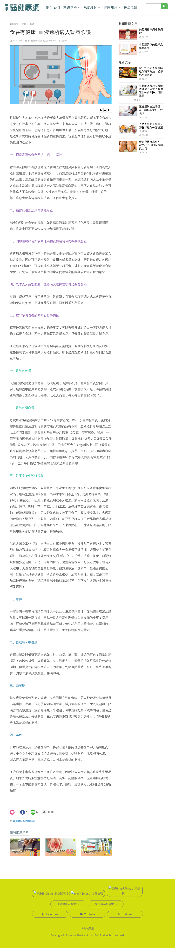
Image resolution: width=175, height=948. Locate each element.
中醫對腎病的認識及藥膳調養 (151, 46)
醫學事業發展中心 (106, 904)
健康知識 (110, 7)
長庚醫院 (60, 893)
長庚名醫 (130, 7)
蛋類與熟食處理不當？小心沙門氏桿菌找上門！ (151, 145)
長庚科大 (131, 890)
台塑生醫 (97, 893)
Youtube (89, 914)
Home (15, 23)
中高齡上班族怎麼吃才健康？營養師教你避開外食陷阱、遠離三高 (151, 90)
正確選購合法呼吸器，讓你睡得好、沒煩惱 (151, 110)
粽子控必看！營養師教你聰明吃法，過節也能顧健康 (151, 71)
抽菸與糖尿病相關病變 (151, 31)
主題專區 (70, 7)
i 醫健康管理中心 (68, 904)
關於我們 (53, 7)
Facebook (52, 914)
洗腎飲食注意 (29, 820)
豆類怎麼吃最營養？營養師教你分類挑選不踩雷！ (151, 127)
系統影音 (90, 7)
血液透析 (17, 820)
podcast (127, 914)
